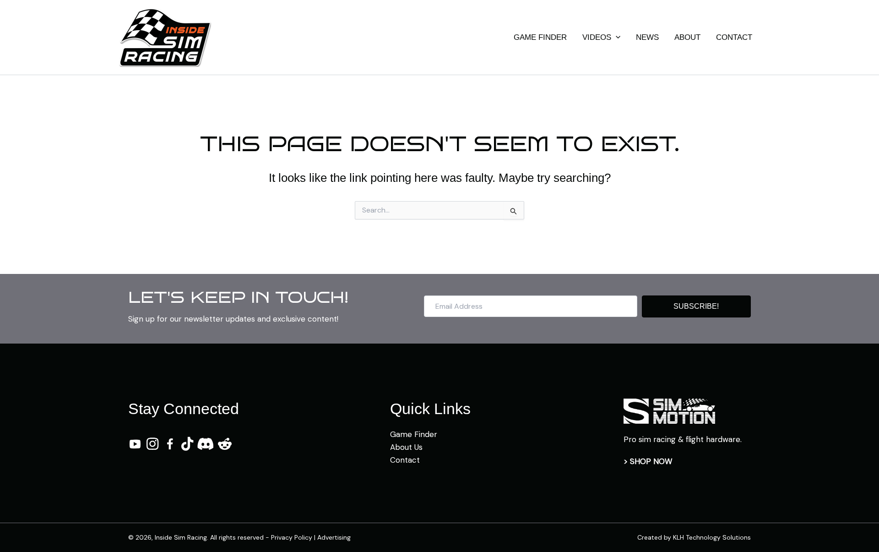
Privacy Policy (291, 537)
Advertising (334, 537)
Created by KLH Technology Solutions (694, 537)
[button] (615, 37)
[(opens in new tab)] (669, 410)
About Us (406, 447)
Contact (405, 460)
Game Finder (413, 434)
